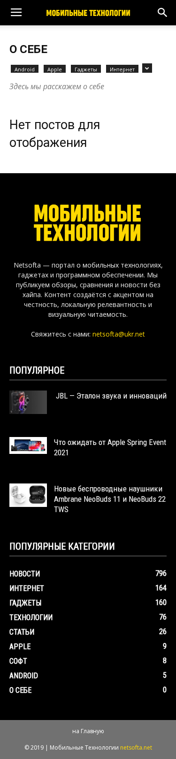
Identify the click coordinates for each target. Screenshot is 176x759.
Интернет (122, 69)
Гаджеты (86, 69)
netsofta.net (136, 747)
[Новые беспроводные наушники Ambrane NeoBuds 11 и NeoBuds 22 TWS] (28, 495)
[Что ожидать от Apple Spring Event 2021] (28, 445)
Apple (54, 69)
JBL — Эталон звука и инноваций (110, 395)
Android (25, 69)
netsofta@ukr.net (118, 334)
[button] (163, 12)
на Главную (88, 731)
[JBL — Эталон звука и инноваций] (28, 402)
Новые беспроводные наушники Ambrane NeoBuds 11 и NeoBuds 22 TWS (110, 499)
